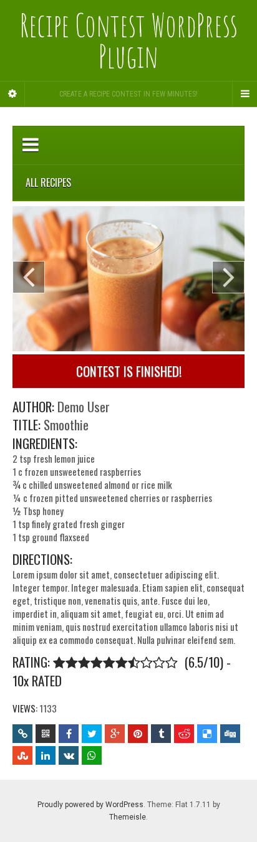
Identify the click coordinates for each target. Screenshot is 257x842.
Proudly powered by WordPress (90, 804)
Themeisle (127, 817)
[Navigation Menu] (244, 94)
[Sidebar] (12, 94)
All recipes (48, 182)
